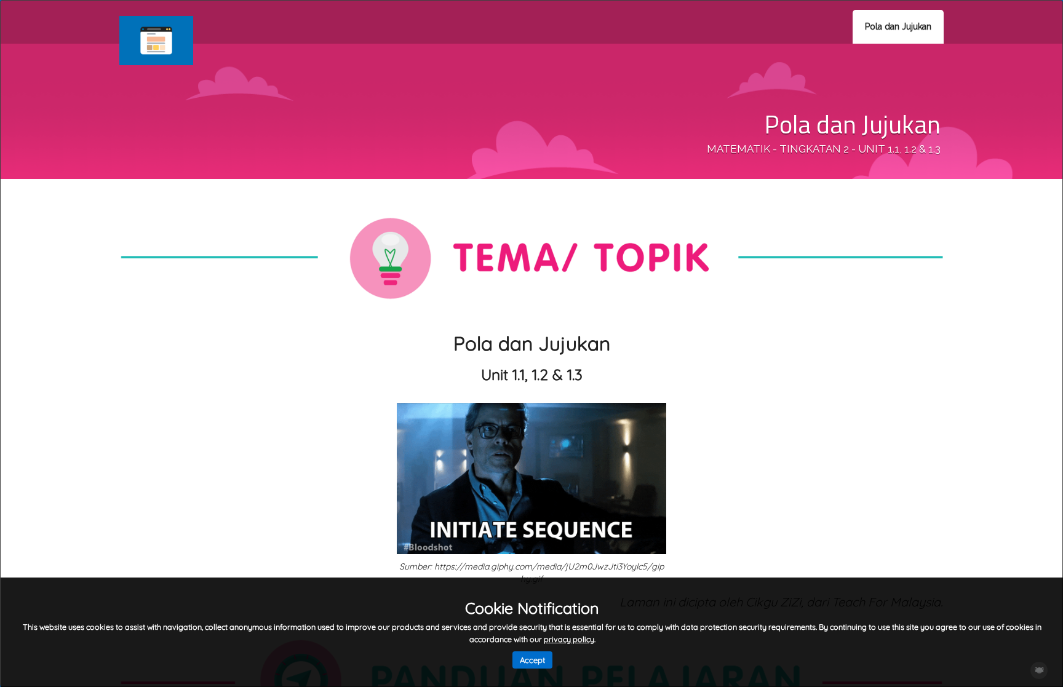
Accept (532, 660)
